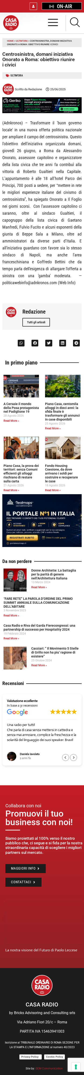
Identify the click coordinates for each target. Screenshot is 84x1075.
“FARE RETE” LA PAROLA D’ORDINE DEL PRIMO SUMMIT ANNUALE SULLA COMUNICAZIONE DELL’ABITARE (38, 602)
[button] (21, 343)
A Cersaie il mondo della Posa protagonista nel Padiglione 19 (21, 408)
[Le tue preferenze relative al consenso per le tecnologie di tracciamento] (75, 1066)
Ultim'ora (22, 41)
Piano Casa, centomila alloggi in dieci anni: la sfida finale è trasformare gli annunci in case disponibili (62, 411)
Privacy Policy (30, 1056)
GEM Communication (49, 1068)
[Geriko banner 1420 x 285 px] (42, 112)
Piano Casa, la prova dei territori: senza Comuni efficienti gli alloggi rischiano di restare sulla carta (21, 473)
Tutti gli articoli (36, 322)
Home (10, 41)
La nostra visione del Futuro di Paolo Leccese (41, 950)
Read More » (11, 420)
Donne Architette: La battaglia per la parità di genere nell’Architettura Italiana (53, 574)
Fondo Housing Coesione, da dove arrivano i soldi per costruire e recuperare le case (61, 473)
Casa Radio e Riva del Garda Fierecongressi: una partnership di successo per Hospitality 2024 (39, 627)
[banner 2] (42, 545)
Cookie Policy (54, 1056)
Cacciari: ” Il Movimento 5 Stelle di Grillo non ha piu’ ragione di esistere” (55, 652)
